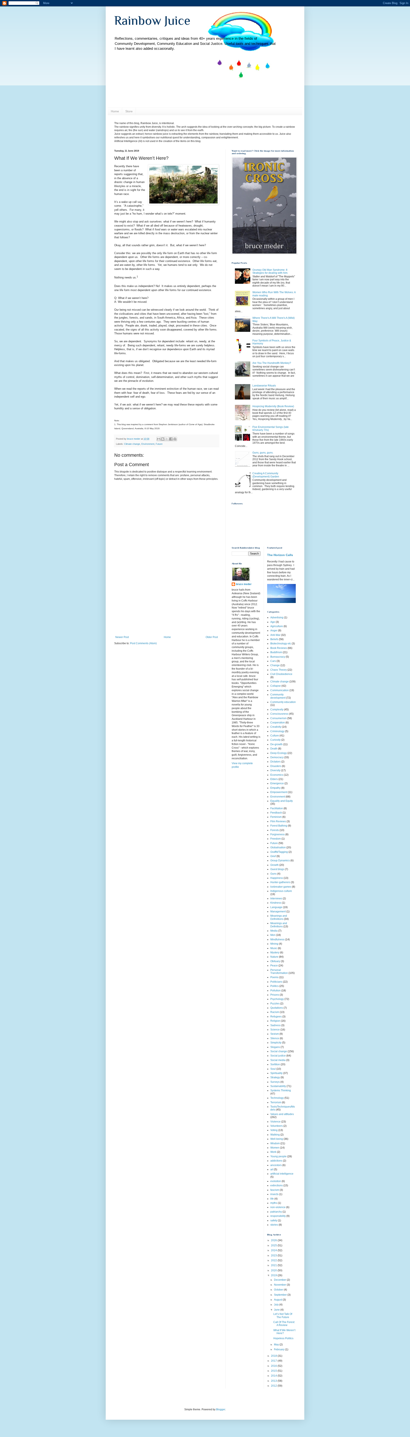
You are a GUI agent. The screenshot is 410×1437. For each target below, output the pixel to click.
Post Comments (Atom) (143, 643)
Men (272, 935)
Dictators (275, 761)
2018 (274, 1355)
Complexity (276, 709)
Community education (283, 702)
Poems (274, 977)
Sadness (275, 1025)
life (272, 1198)
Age (272, 621)
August (278, 1299)
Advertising (276, 617)
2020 (274, 1270)
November (280, 1284)
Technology (277, 1097)
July (276, 1304)
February (279, 1349)
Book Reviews (278, 648)
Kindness (275, 902)
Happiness (276, 878)
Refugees (276, 1016)
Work (273, 1151)
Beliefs (274, 639)
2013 (274, 1380)
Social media (278, 1060)
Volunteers (276, 1125)
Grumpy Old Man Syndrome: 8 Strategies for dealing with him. (270, 271)
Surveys (275, 1081)
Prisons (274, 994)
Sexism (274, 1033)
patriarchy (276, 1211)
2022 (274, 1260)
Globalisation (278, 847)
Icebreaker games (280, 886)
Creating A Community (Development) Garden (265, 475)
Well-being (276, 1138)
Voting (274, 1130)
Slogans (275, 1047)
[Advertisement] (167, 603)
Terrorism (275, 1102)
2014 (274, 1375)
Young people (278, 1156)
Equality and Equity (281, 800)
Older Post (212, 637)
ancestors (276, 1165)
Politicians (276, 981)
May (277, 1344)
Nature (274, 956)
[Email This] (159, 439)
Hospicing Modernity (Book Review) (273, 406)
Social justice (278, 1055)
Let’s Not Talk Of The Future (282, 1315)
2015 (274, 1370)
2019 (274, 1275)
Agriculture (276, 626)
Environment (147, 444)
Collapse (275, 685)
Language (276, 907)
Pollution (275, 990)
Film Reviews (278, 821)
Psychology (277, 999)
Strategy (275, 1077)
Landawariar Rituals (264, 385)
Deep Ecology (278, 753)
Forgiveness (277, 834)
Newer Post (122, 637)
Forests (274, 830)
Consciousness (279, 713)
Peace (274, 965)
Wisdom (275, 1143)
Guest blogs (277, 869)
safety (273, 1220)
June (277, 1309)
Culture (274, 735)
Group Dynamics (280, 860)
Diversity (275, 770)
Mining (274, 943)
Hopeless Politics (283, 1338)
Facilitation (276, 808)
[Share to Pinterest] (175, 439)
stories (274, 1224)
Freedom (275, 838)
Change (275, 665)
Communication (279, 690)
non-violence (278, 1207)
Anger (273, 630)
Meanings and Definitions (278, 925)
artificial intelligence (281, 1173)
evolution (275, 1181)
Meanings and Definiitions (278, 917)
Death (273, 748)
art (271, 1169)
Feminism (276, 816)
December (280, 1279)
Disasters (275, 766)
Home (115, 111)
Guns (273, 873)
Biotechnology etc (280, 643)
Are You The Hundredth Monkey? (271, 362)
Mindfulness (277, 939)
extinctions (276, 1185)
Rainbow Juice (152, 20)
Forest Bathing (278, 825)
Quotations (276, 1007)
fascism (274, 1189)
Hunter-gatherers (280, 882)
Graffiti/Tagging (279, 851)
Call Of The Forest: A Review (284, 1324)
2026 (274, 1240)
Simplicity (275, 1042)
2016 (274, 1365)
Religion (275, 1020)
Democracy (277, 757)
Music (273, 948)
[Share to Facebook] (171, 439)
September (280, 1294)
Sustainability (278, 1086)
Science (275, 1029)
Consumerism (278, 718)
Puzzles (275, 1003)
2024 (274, 1250)
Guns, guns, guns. (262, 452)
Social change (278, 1051)
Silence (274, 1038)
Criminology (277, 731)
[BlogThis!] (163, 439)
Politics (274, 986)
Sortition (275, 1064)
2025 (274, 1245)
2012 (274, 1385)
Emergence (277, 783)
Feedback (276, 812)
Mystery (274, 952)
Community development (278, 696)
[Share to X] (167, 439)
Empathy (275, 787)
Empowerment (278, 792)
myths (273, 1202)
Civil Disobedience (281, 674)
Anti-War (275, 635)
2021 (274, 1265)
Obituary (275, 961)
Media (274, 930)
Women (274, 1147)
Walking (275, 1134)
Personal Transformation (279, 972)
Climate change (132, 444)
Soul (273, 1068)
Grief (273, 856)
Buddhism (276, 652)
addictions (276, 1160)
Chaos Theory (278, 669)
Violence (275, 1121)
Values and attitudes (282, 1114)
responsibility (278, 1216)
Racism (274, 1012)
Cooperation (277, 722)
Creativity (275, 726)
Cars (273, 661)
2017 (274, 1360)
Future (159, 444)
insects (274, 1194)
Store (129, 111)
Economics (276, 774)
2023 (274, 1255)
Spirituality (276, 1073)
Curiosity (275, 739)
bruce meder (244, 584)
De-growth (276, 744)
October (279, 1289)
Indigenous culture (281, 891)
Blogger (220, 1409)
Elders (274, 779)
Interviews (276, 898)
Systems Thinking (280, 1090)
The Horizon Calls (280, 555)
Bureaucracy (277, 656)
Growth (274, 864)
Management (278, 911)
